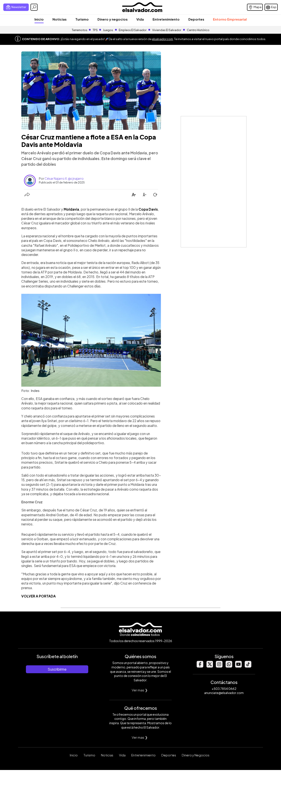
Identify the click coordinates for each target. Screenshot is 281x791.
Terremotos (79, 30)
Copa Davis (148, 209)
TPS (95, 30)
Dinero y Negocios (195, 755)
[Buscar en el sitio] (34, 7)
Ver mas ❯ (140, 690)
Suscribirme (57, 669)
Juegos (108, 30)
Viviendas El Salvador (166, 30)
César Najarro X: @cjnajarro (64, 178)
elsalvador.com (162, 39)
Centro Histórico (198, 30)
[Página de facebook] (199, 666)
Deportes (196, 19)
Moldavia (71, 209)
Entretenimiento (166, 19)
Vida (140, 19)
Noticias (59, 19)
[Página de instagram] (219, 666)
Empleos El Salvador (132, 30)
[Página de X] (209, 666)
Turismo (82, 19)
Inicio (39, 19)
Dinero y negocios (112, 19)
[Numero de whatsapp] (228, 666)
